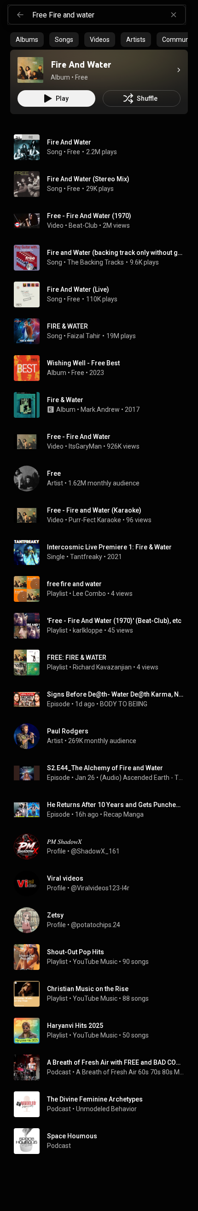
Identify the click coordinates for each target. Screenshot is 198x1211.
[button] (30, 70)
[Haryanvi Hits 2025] (102, 1030)
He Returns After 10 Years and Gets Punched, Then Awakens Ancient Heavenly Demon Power (116, 804)
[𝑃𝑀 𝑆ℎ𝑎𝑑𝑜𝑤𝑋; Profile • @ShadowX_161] (102, 846)
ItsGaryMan (85, 446)
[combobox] (108, 15)
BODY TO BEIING (123, 704)
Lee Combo (89, 593)
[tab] (27, 39)
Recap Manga (124, 814)
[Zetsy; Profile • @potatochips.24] (102, 920)
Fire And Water (69, 142)
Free (73, 152)
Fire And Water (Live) (78, 289)
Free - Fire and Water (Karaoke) (94, 510)
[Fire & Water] (102, 404)
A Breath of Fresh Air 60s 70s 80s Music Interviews (130, 1072)
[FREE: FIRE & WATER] (102, 662)
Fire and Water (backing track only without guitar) (116, 252)
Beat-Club (83, 225)
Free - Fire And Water (79, 436)
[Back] (20, 14)
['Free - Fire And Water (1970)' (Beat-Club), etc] (102, 625)
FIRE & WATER (67, 326)
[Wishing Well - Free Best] (102, 368)
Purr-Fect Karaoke (95, 520)
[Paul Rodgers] (102, 736)
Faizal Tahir (83, 336)
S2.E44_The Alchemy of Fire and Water (105, 768)
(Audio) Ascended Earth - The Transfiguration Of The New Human (142, 777)
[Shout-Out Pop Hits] (102, 957)
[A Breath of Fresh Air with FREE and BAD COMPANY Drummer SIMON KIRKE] (102, 1067)
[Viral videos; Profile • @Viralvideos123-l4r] (102, 883)
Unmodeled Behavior (107, 1109)
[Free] (102, 478)
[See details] (178, 69)
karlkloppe (88, 630)
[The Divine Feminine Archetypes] (102, 1104)
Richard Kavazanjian (102, 667)
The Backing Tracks (95, 262)
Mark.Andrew (100, 409)
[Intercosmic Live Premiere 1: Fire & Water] (102, 552)
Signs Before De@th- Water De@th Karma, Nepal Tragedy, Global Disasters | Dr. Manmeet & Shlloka (116, 694)
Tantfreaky (86, 556)
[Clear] (173, 14)
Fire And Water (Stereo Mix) (88, 179)
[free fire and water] (102, 589)
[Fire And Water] (30, 70)
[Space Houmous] (102, 1141)
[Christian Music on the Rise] (102, 993)
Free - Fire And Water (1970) (89, 215)
